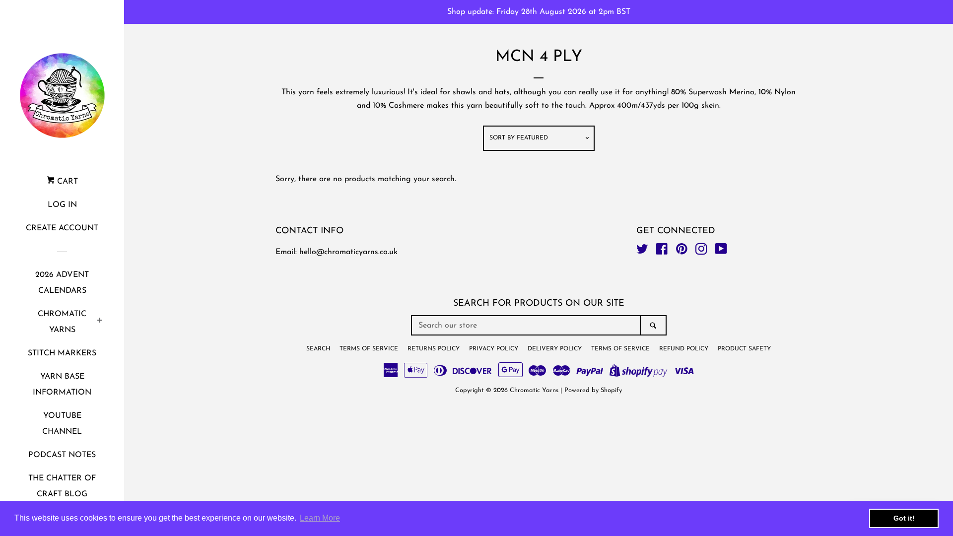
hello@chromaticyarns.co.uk (348, 252)
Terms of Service (369, 349)
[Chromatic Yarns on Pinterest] (682, 252)
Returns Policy (434, 349)
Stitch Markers (62, 353)
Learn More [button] (320, 518)
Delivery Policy (555, 349)
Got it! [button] (904, 518)
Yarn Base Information (62, 385)
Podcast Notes (62, 455)
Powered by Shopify (593, 390)
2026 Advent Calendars (62, 283)
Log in (62, 205)
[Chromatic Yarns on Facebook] (662, 252)
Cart (66, 182)
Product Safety (744, 349)
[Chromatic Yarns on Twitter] (642, 252)
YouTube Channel (62, 424)
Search (318, 349)
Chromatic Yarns (62, 322)
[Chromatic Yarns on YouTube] (721, 252)
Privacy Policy (493, 349)
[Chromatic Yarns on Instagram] (701, 252)
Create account (62, 228)
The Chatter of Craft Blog (62, 486)
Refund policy (683, 349)
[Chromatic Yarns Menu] (99, 322)
